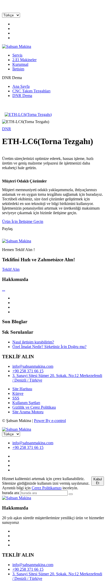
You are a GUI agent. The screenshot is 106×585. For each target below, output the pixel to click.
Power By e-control (50, 420)
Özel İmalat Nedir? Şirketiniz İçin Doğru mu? (49, 346)
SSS (15, 398)
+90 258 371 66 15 (27, 371)
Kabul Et (97, 481)
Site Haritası (22, 389)
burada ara (10, 493)
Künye (17, 393)
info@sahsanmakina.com (32, 366)
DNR (6, 129)
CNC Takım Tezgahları (31, 91)
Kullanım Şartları (26, 402)
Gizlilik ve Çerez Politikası (34, 407)
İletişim (18, 69)
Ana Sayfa (21, 86)
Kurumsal (20, 64)
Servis (17, 55)
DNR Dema (22, 95)
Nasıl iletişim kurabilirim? (33, 342)
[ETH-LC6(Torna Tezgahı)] (53, 114)
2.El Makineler (24, 60)
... (3, 289)
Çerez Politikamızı (46, 488)
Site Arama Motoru (27, 412)
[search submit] (71, 494)
